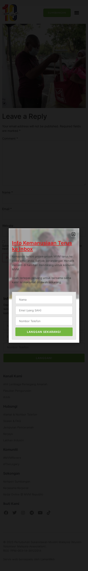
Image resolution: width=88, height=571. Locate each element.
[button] (73, 234)
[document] (44, 285)
